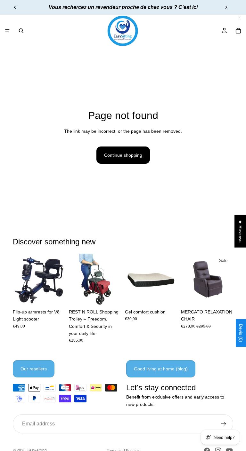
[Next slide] (226, 7)
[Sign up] (223, 424)
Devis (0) (240, 333)
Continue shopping (123, 155)
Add (60, 295)
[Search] (21, 31)
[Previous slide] (15, 7)
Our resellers (33, 368)
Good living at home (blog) (161, 368)
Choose (228, 295)
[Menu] (7, 30)
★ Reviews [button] (240, 231)
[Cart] (238, 31)
